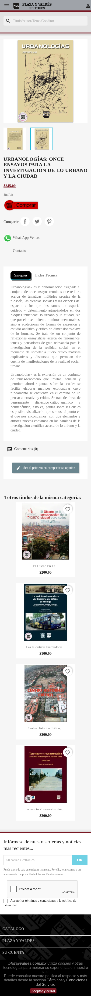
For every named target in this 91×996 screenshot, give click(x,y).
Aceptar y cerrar (43, 991)
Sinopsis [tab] (20, 275)
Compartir (25, 221)
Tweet (37, 221)
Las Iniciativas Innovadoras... (45, 647)
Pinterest (49, 221)
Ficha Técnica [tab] (46, 275)
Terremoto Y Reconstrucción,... (45, 809)
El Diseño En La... (45, 566)
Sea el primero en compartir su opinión (48, 468)
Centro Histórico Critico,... (45, 728)
